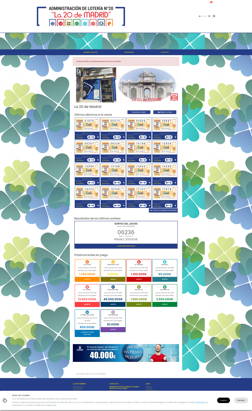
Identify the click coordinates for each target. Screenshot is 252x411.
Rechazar (241, 400)
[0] (210, 16)
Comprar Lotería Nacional (87, 333)
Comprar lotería (77, 389)
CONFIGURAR (200, 402)
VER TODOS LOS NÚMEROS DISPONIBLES (163, 210)
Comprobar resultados (126, 246)
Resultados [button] (129, 52)
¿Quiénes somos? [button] (90, 52)
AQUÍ (54, 405)
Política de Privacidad (152, 390)
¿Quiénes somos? (78, 387)
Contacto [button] (165, 52)
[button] (81, 87)
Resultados (76, 390)
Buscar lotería (140, 112)
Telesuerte (149, 387)
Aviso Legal (149, 389)
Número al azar (165, 112)
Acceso (203, 16)
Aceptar (223, 400)
